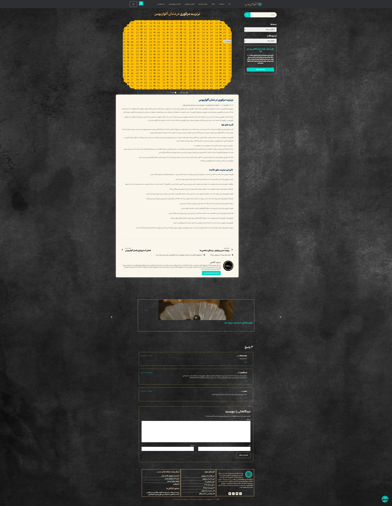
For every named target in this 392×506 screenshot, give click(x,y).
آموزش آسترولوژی (189, 4)
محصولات (221, 4)
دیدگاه (248, 419)
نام (250, 445)
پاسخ (246, 362)
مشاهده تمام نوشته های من (211, 273)
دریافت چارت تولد (203, 4)
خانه (229, 4)
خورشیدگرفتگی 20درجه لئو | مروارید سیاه (238, 322)
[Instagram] (240, 493)
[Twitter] (229, 493)
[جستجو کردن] (247, 14)
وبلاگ (213, 4)
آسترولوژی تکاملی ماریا (195, 255)
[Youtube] (237, 493)
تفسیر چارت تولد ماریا (162, 255)
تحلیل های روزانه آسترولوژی (222, 255)
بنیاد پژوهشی (161, 4)
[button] (111, 317)
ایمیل (192, 445)
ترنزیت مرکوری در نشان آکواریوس (179, 255)
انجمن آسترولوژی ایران (175, 4)
